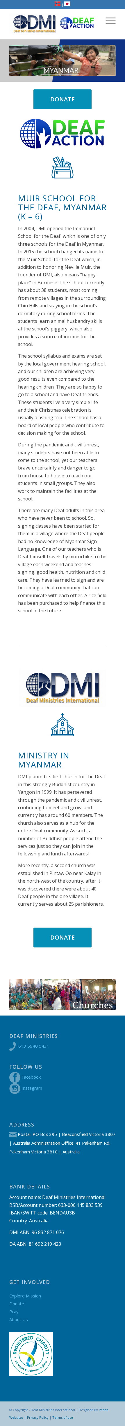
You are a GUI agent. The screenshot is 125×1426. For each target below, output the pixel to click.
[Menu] (108, 20)
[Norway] (58, 4)
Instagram (32, 1088)
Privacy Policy (38, 1417)
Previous (22, 994)
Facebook (31, 1077)
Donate (16, 1304)
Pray (14, 1311)
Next (102, 994)
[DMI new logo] (34, 24)
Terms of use (62, 1417)
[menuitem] (108, 20)
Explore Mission (25, 1296)
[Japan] (67, 4)
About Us (18, 1319)
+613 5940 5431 (32, 1046)
